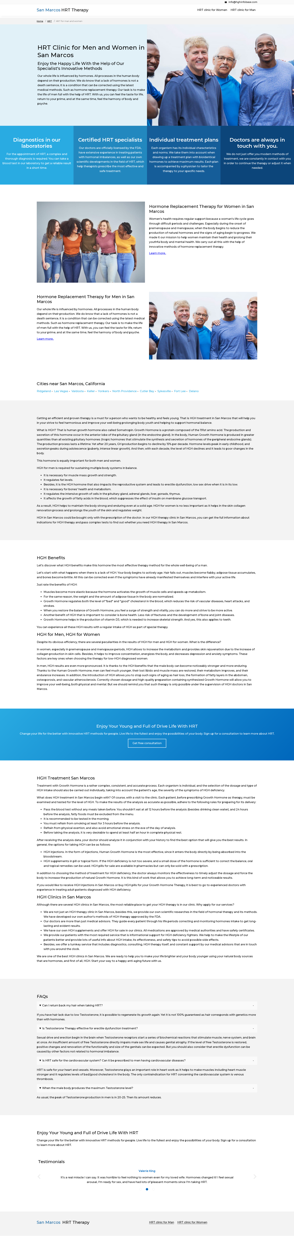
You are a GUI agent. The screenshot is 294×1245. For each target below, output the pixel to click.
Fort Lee (180, 391)
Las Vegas (61, 391)
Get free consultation (147, 743)
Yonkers (103, 391)
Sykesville (164, 391)
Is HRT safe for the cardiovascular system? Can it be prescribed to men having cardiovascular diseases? (114, 1060)
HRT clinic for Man (243, 10)
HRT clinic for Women (212, 10)
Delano (194, 391)
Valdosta (77, 391)
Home (40, 21)
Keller (91, 391)
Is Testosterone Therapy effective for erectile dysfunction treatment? (90, 1028)
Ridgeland (44, 391)
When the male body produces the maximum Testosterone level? (87, 1088)
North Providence (124, 391)
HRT (49, 21)
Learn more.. (157, 253)
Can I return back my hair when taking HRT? (72, 1005)
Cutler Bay (147, 391)
